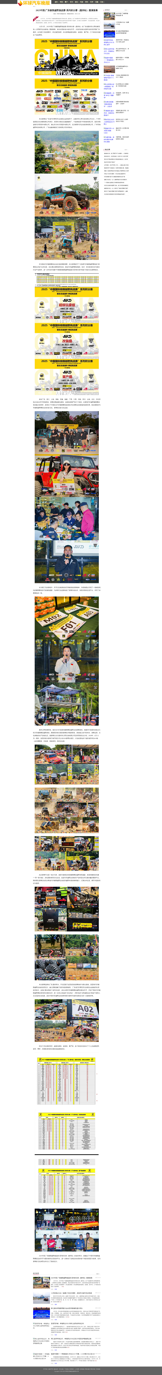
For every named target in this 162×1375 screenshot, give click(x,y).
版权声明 (50, 1369)
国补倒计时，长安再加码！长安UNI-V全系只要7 (116, 156)
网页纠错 (92, 1369)
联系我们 (71, 1369)
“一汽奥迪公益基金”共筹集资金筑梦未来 (114, 182)
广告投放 (66, 1369)
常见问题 (61, 1369)
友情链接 (82, 1369)
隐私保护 (56, 1369)
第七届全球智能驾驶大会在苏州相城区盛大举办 (66, 1308)
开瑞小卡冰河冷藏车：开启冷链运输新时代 (115, 173)
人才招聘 (77, 1369)
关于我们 (45, 1369)
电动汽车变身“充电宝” (109, 162)
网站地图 (87, 1369)
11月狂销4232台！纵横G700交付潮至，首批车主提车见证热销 (71, 1293)
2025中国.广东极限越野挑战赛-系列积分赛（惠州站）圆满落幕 (71, 1278)
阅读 (63, 1286)
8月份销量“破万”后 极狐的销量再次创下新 (114, 176)
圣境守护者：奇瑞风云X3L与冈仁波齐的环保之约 (67, 1323)
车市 (56, 1289)
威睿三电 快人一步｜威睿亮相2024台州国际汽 (115, 179)
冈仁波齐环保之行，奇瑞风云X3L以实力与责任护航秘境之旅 (71, 1339)
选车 (56, 1304)
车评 (56, 1319)
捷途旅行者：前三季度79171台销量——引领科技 (116, 153)
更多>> (98, 1274)
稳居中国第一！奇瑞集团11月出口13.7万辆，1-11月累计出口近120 (73, 1354)
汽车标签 (98, 1369)
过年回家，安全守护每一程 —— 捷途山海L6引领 (116, 165)
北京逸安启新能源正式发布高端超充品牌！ (115, 194)
